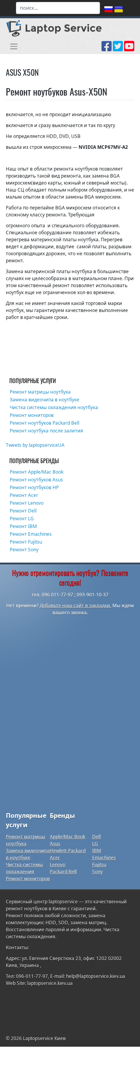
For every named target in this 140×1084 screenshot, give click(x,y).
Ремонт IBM (23, 526)
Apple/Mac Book (67, 836)
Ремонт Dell (23, 510)
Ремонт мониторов (32, 415)
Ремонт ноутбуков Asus (36, 479)
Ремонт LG (22, 518)
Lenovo (57, 864)
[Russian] (108, 10)
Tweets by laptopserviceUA (35, 445)
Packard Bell (63, 871)
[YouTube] (129, 49)
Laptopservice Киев (44, 1038)
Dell (96, 836)
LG (95, 843)
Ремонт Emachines (31, 534)
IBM (96, 850)
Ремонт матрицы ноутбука (40, 392)
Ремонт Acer (24, 495)
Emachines (104, 857)
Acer (55, 857)
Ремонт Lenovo (27, 503)
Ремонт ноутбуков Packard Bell (44, 423)
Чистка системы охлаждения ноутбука (54, 407)
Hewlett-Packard (68, 850)
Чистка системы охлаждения (24, 868)
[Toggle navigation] (14, 46)
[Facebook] (107, 49)
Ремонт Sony (24, 549)
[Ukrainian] (118, 10)
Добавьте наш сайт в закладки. (75, 605)
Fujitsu (99, 864)
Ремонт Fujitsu (26, 542)
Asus (55, 843)
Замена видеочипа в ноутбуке (44, 399)
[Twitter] (118, 49)
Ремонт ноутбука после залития (46, 430)
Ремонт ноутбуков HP (34, 487)
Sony (97, 871)
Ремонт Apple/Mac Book (36, 472)
